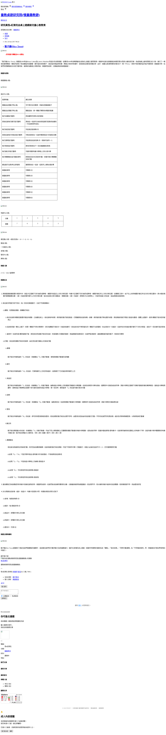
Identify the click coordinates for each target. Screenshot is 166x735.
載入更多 (4, 586)
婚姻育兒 (16, 30)
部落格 (7, 36)
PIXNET (68, 708)
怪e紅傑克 (4, 561)
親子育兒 (16, 577)
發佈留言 (4, 598)
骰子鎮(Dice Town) (14, 46)
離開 (11, 731)
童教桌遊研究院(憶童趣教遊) (20, 15)
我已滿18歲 (5, 731)
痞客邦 (15, 572)
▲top (2, 583)
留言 (19, 572)
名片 (6, 38)
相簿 (6, 34)
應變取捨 (16, 579)
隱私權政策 (94, 708)
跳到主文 (4, 20)
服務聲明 (101, 708)
